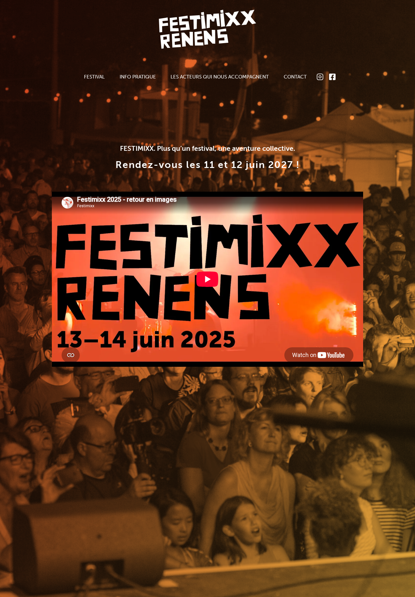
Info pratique (138, 77)
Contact (295, 77)
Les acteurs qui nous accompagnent (220, 77)
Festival (94, 77)
